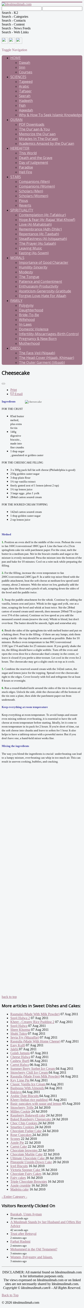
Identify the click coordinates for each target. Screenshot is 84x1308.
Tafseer (25, 91)
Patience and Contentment (40, 281)
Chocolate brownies (24, 1150)
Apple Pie (17, 1142)
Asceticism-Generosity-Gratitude (45, 291)
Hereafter (19, 148)
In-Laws (25, 324)
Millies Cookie (20, 1111)
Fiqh (22, 105)
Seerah (24, 95)
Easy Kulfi (17, 1045)
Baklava (16, 1092)
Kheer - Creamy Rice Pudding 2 (32, 1022)
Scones (15, 1139)
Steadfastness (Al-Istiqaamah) (43, 238)
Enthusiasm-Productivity (38, 286)
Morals (17, 257)
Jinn (22, 67)
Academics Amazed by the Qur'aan (46, 143)
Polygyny (26, 305)
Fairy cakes (18, 1177)
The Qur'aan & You (34, 129)
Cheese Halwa (20, 1057)
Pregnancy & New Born (38, 338)
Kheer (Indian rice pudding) (29, 1100)
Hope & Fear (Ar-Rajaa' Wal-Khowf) (47, 219)
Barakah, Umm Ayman (26, 1214)
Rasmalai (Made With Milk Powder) (35, 1014)
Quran (16, 119)
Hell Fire (25, 172)
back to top (9, 997)
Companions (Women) (37, 186)
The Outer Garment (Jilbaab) (42, 362)
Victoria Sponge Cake (25, 1170)
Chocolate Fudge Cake (26, 1131)
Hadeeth (26, 100)
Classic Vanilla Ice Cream (28, 1084)
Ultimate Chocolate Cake (27, 1158)
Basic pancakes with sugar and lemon (35, 1103)
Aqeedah (26, 110)
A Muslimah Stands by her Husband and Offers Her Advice (45, 1224)
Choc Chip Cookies (24, 1123)
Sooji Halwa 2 (20, 1018)
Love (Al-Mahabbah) (35, 224)
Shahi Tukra (18, 1033)
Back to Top (10, 1295)
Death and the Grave (35, 157)
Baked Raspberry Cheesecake (31, 1119)
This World (28, 153)
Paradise (26, 167)
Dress (15, 348)
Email (18, 394)
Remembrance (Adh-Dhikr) (40, 229)
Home (15, 57)
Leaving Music (30, 248)
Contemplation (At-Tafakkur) (42, 214)
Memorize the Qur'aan (37, 134)
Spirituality (21, 210)
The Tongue (29, 276)
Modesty (26, 272)
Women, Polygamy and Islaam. (31, 1257)
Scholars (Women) (33, 195)
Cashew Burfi (19, 1061)
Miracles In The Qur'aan (38, 138)
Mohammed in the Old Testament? (33, 1249)
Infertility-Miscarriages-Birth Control (49, 333)
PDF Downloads (31, 124)
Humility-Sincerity (33, 267)
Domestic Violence (33, 329)
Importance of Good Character (43, 262)
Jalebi (14, 1049)
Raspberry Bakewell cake (27, 1115)
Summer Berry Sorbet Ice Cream (33, 1068)
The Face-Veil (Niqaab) (37, 353)
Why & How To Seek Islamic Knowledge (50, 115)
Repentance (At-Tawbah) (39, 234)
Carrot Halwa (19, 1065)
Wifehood (27, 319)
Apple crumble (20, 1185)
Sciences (18, 76)
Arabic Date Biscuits (24, 1096)
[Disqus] (42, 828)
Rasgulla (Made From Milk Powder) (35, 1076)
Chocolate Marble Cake (26, 1154)
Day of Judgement (33, 162)
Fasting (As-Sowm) (34, 253)
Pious (23, 200)
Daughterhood (31, 310)
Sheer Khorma (20, 1029)
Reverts (25, 205)
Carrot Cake (18, 1146)
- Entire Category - (14, 1197)
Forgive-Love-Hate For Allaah (42, 295)
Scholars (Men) (31, 191)
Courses (25, 72)
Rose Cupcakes (21, 1135)
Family (16, 300)
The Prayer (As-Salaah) (37, 243)
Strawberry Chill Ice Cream (29, 1072)
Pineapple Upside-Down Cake (31, 1162)
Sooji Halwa (18, 1026)
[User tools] (3, 383)
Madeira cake (19, 1189)
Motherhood (29, 343)
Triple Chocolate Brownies (28, 1181)
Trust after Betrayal (23, 1234)
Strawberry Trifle (22, 1107)
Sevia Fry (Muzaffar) (24, 1037)
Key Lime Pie (20, 1080)
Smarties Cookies (22, 1127)
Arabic (24, 86)
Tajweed (26, 81)
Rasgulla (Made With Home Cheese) (35, 1041)
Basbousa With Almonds (27, 1088)
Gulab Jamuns (20, 1053)
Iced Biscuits (19, 1166)
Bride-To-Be (29, 314)
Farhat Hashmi (20, 1241)
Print (13, 390)
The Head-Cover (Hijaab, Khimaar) (46, 357)
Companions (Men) (34, 181)
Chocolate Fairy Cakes (25, 1174)
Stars (15, 176)
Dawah (24, 62)
